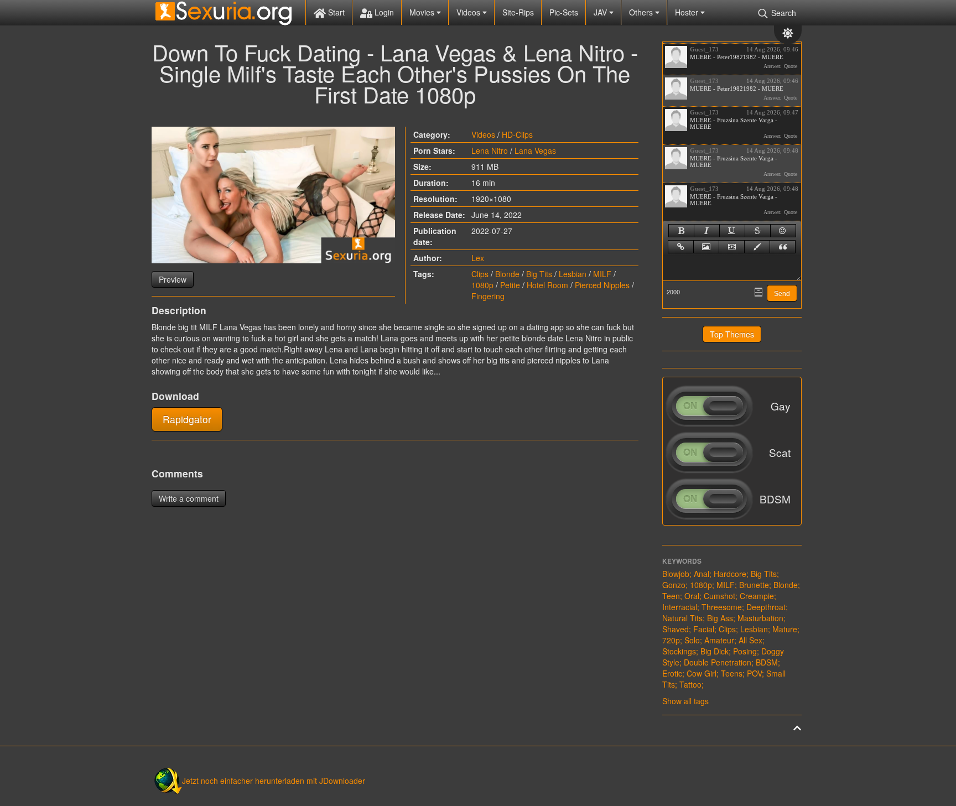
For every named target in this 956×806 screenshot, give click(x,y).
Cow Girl (701, 673)
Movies (423, 12)
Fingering (488, 295)
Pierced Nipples (602, 284)
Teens (731, 673)
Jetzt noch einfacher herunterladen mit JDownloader (273, 780)
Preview (172, 279)
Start (335, 12)
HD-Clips (517, 134)
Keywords (682, 561)
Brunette (754, 584)
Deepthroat (766, 606)
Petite (510, 284)
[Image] (706, 246)
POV (754, 673)
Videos (469, 12)
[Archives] (758, 292)
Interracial (679, 606)
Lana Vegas (535, 150)
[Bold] (681, 230)
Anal (701, 573)
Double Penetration (717, 662)
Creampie (757, 595)
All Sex (750, 640)
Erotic (672, 673)
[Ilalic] (707, 230)
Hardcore (730, 573)
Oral (691, 595)
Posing (745, 651)
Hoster (687, 12)
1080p (482, 284)
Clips (480, 273)
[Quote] (783, 246)
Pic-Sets (563, 12)
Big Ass (720, 617)
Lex (477, 257)
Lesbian (572, 273)
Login (383, 12)
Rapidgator (187, 419)
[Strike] (758, 230)
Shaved (675, 629)
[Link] (681, 246)
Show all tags (685, 700)
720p (671, 640)
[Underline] (732, 230)
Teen (671, 595)
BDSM (767, 662)
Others (642, 12)
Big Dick (714, 651)
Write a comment (189, 498)
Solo (692, 640)
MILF (602, 273)
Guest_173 (704, 49)
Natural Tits (682, 617)
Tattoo (690, 684)
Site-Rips (518, 12)
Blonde (507, 273)
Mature (784, 629)
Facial (703, 629)
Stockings (679, 651)
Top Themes (732, 334)
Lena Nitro (489, 150)
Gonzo (673, 584)
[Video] (732, 246)
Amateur (719, 640)
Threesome (722, 606)
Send (782, 294)
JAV (601, 12)
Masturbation (760, 617)
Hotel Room (547, 284)
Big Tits (539, 273)
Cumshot (719, 595)
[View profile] (676, 57)
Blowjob (675, 573)
